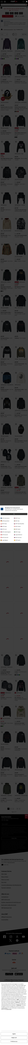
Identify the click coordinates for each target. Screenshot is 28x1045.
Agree (14, 1034)
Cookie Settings (4, 1008)
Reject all (14, 1037)
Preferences (14, 1041)
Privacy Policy (8, 1009)
